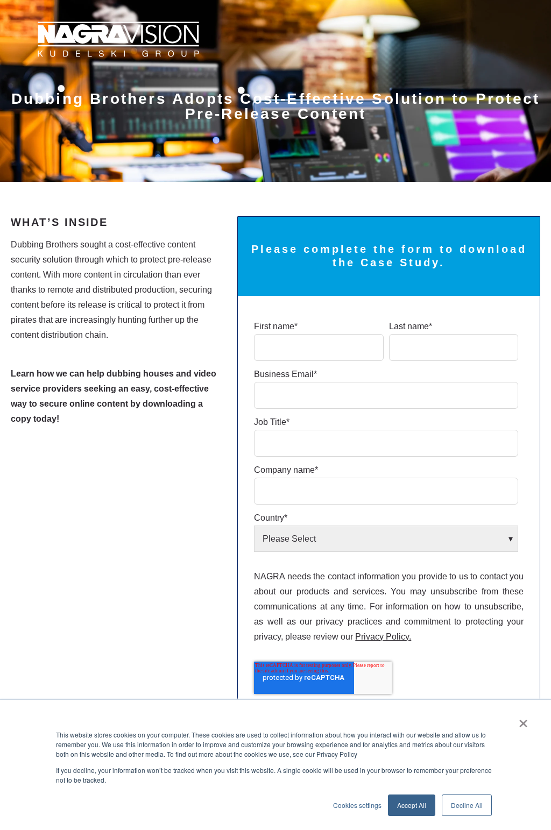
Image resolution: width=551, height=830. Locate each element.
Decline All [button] (467, 805)
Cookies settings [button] (357, 805)
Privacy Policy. (383, 636)
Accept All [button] (411, 805)
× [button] (523, 720)
